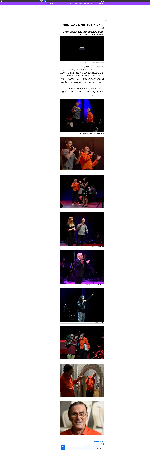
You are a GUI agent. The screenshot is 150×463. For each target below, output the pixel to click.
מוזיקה (88, 3)
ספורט (94, 1)
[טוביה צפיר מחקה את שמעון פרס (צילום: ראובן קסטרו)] (82, 268)
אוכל (76, 1)
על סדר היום (81, 3)
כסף (79, 1)
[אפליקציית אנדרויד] (52, 3)
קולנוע (85, 3)
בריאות (72, 1)
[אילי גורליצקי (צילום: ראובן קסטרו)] (82, 381)
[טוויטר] (49, 3)
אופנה (59, 1)
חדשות (97, 1)
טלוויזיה (95, 3)
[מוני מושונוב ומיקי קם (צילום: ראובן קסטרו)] (82, 230)
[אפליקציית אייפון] (50, 3)
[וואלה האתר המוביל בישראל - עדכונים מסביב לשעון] (102, 1)
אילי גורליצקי (102, 438)
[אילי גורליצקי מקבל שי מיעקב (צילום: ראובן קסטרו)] (82, 343)
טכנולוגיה (64, 1)
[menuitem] (97, 1)
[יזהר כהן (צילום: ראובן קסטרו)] (82, 306)
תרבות (86, 1)
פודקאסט (76, 3)
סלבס (82, 1)
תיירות (68, 1)
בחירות (90, 1)
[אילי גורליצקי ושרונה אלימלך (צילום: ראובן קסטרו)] (82, 192)
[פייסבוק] (47, 3)
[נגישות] (1, 1)
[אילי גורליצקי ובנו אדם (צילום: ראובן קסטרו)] (82, 154)
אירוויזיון (91, 3)
